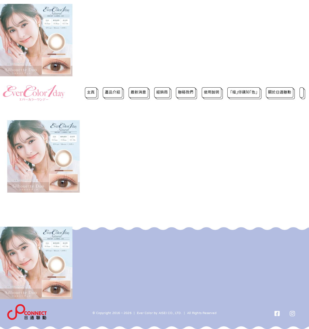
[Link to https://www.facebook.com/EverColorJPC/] (277, 313)
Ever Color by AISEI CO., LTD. (159, 313)
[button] (302, 93)
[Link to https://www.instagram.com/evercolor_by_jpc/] (292, 313)
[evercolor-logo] (34, 87)
